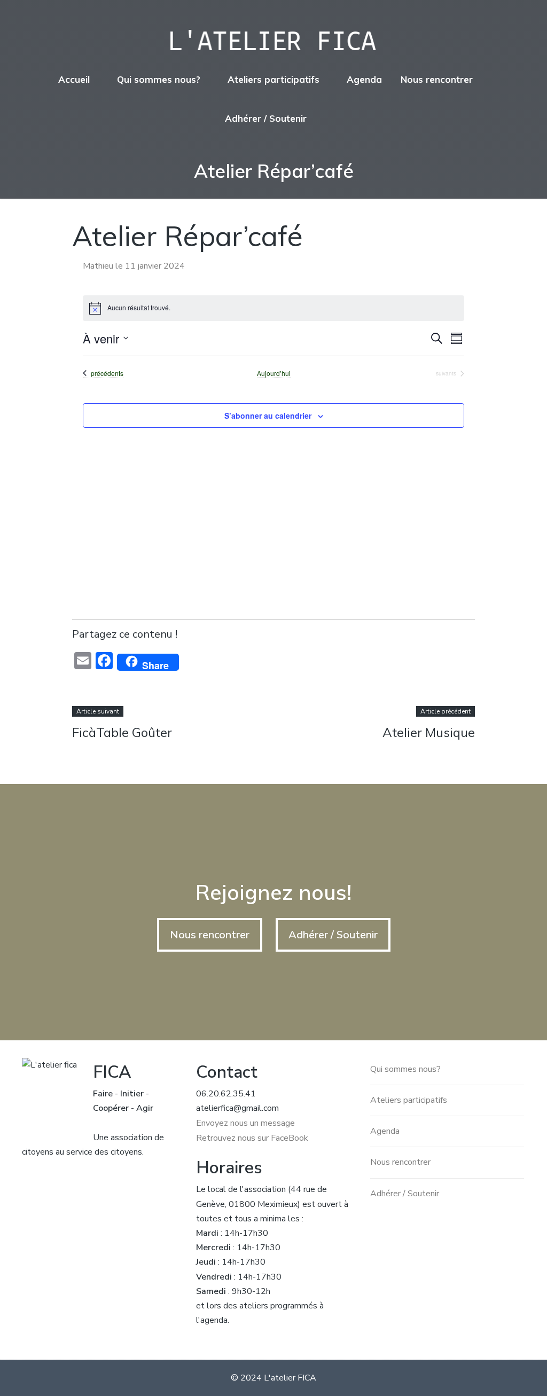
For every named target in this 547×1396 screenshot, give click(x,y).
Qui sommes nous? (158, 79)
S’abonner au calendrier (267, 415)
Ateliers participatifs (273, 79)
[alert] (274, 308)
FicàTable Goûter (122, 732)
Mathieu (98, 266)
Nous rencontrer (437, 79)
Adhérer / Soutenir (266, 118)
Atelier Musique (428, 732)
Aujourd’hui (274, 373)
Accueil (74, 79)
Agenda (364, 79)
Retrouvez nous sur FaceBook (252, 1138)
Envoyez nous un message (245, 1123)
